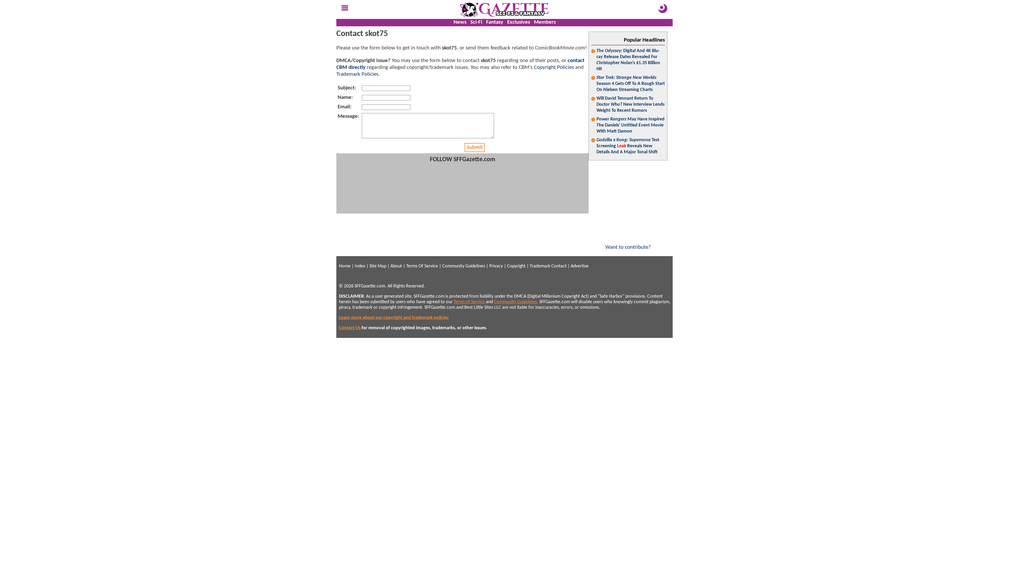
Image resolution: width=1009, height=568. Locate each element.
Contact (559, 266)
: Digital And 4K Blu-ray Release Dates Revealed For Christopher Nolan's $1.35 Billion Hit (628, 60)
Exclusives (518, 22)
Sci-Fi (476, 22)
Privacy (496, 266)
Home (345, 266)
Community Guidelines (463, 266)
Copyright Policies (554, 67)
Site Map (377, 266)
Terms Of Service (422, 266)
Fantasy (494, 22)
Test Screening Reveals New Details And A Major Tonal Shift (627, 146)
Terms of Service (469, 302)
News (460, 22)
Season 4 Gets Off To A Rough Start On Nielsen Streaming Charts (630, 83)
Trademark (540, 266)
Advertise (580, 266)
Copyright (516, 266)
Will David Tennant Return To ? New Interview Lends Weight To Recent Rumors (630, 104)
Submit (475, 147)
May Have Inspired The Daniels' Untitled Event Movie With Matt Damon (630, 125)
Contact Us (350, 328)
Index (360, 266)
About (396, 266)
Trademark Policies (357, 74)
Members (545, 22)
